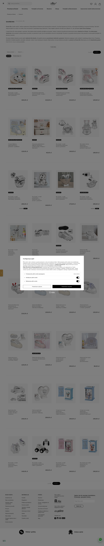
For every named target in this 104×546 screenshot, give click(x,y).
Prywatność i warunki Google (55, 265)
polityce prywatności (60, 264)
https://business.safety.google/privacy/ (32, 267)
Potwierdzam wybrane (37, 286)
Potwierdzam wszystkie (67, 286)
